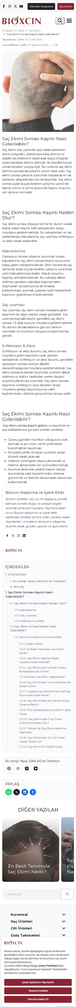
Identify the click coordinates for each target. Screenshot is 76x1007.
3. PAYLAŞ (17, 586)
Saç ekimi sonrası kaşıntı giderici (25, 425)
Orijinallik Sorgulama (41, 6)
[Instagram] (18, 535)
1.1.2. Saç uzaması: (26, 615)
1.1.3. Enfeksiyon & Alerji (29, 620)
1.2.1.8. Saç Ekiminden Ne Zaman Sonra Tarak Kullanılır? (44, 702)
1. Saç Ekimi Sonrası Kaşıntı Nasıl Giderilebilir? (28, 594)
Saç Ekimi (34, 30)
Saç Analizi (65, 6)
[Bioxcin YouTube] (21, 6)
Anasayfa (8, 30)
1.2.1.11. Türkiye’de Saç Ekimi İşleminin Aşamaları (42, 730)
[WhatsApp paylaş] (8, 792)
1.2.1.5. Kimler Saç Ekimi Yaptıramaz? (42, 676)
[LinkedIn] (24, 535)
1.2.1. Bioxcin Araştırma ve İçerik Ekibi (38, 637)
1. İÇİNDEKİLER (15, 574)
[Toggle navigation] (69, 21)
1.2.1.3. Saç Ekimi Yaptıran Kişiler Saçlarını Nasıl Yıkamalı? (39, 660)
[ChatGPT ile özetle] (9, 768)
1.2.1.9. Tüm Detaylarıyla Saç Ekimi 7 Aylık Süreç (45, 711)
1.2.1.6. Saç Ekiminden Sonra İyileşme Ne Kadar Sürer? (45, 684)
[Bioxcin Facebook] (4, 6)
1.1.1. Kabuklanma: (26, 610)
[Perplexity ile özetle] (26, 768)
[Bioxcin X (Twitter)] (15, 6)
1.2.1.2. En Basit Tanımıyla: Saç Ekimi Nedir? (41, 651)
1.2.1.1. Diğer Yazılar (31, 643)
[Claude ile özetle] (35, 768)
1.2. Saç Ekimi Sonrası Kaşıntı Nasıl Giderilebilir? (33, 628)
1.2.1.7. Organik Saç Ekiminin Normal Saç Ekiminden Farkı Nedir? (45, 693)
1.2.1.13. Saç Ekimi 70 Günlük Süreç (41, 746)
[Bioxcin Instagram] (10, 6)
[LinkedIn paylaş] (24, 792)
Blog (21, 30)
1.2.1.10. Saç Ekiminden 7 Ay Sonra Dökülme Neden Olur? (40, 720)
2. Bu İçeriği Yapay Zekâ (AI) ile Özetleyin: (38, 581)
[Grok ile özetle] (17, 768)
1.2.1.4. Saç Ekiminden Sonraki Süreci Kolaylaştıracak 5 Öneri (42, 669)
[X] (13, 535)
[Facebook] (7, 535)
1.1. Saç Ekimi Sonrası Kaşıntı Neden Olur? (38, 603)
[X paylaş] (16, 792)
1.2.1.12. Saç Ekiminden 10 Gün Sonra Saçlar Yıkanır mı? (42, 739)
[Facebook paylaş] (33, 792)
